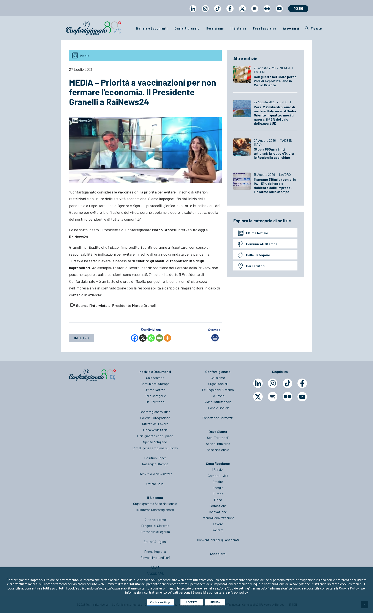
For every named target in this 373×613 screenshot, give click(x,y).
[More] (167, 338)
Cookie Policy (349, 588)
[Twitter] (258, 396)
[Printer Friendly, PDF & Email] (215, 340)
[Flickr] (287, 396)
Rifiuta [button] (215, 602)
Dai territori (255, 266)
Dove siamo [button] (215, 28)
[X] (143, 338)
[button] (313, 28)
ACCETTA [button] (192, 602)
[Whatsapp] (151, 338)
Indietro (81, 338)
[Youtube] (302, 396)
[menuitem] (193, 12)
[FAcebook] (302, 383)
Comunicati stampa (261, 244)
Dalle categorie (258, 255)
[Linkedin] (258, 383)
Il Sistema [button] (238, 28)
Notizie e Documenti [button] (152, 28)
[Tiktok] (287, 383)
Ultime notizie (257, 233)
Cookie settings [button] (160, 602)
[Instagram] (272, 383)
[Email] (159, 338)
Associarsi (291, 28)
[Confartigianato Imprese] (94, 28)
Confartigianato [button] (187, 28)
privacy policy (238, 592)
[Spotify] (272, 396)
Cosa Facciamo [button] (264, 28)
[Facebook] (134, 338)
